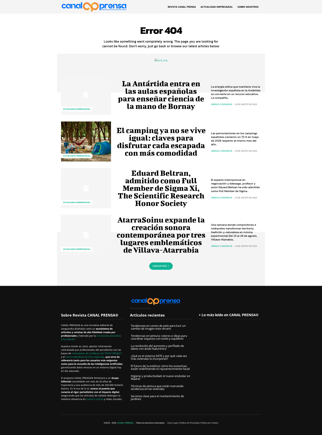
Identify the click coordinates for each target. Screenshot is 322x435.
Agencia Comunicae (221, 104)
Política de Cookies (209, 423)
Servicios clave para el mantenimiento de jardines (157, 397)
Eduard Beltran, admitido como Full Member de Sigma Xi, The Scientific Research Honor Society (161, 188)
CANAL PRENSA (125, 423)
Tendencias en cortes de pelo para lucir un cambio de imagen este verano (158, 327)
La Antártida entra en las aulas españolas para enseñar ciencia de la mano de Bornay (161, 94)
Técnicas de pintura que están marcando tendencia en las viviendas (157, 387)
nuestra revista (95, 399)
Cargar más (160, 266)
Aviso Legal (172, 423)
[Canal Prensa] (94, 6)
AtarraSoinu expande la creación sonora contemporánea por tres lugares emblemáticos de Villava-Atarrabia (161, 234)
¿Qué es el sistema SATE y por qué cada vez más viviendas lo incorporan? (159, 357)
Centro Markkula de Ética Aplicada (85, 356)
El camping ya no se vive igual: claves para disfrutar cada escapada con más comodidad (161, 141)
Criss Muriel (68, 339)
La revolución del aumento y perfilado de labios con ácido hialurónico (157, 347)
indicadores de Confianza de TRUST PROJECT (97, 353)
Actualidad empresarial (77, 109)
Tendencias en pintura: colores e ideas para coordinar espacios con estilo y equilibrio (159, 337)
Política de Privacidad (189, 423)
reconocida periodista (108, 335)
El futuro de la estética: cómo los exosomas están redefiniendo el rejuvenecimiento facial (160, 367)
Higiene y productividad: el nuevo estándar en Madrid (160, 377)
